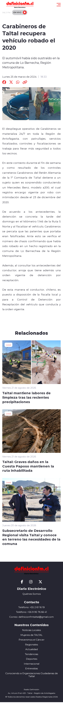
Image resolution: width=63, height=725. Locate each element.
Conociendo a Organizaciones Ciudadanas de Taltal (31, 675)
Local (8, 345)
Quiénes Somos (31, 593)
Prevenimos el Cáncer (31, 639)
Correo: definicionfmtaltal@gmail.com (31, 616)
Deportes (31, 658)
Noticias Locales (31, 630)
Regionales (31, 644)
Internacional (31, 663)
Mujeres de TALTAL (31, 635)
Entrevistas (31, 668)
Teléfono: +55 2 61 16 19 (31, 607)
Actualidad (31, 649)
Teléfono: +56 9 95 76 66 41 (31, 612)
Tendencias (31, 654)
